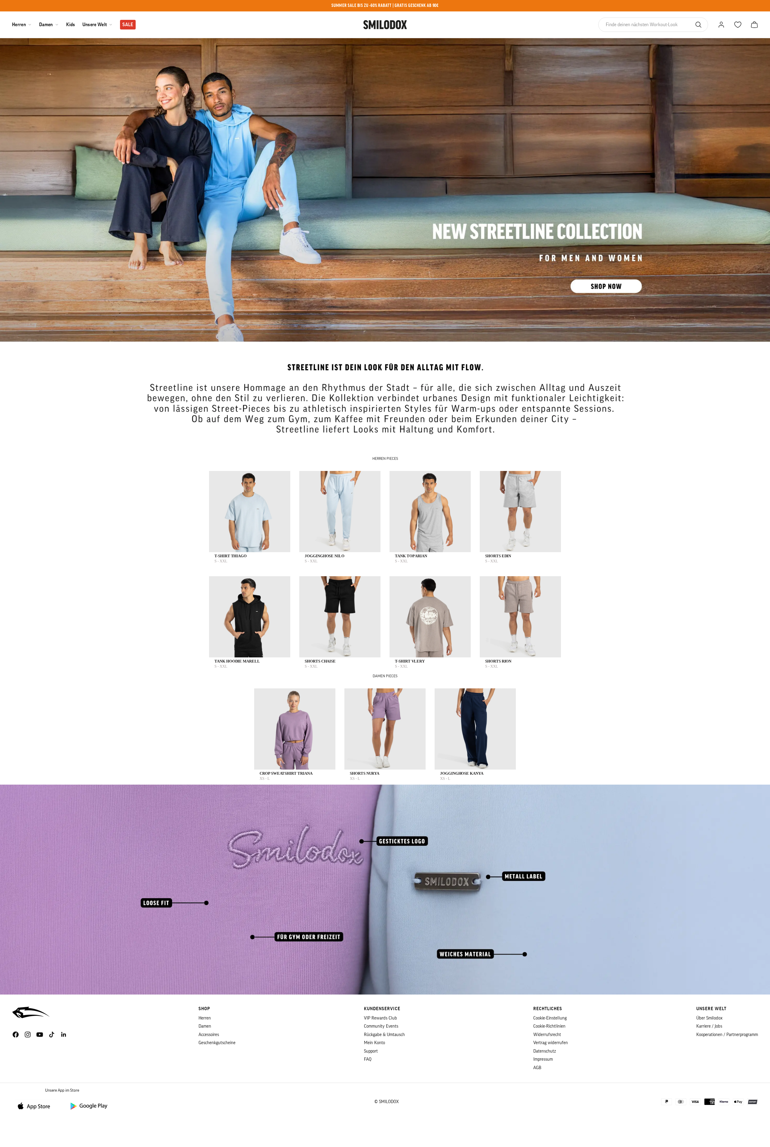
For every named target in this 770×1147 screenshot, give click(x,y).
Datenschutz (544, 1051)
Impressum (543, 1059)
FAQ (367, 1059)
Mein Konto (374, 1043)
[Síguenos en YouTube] (39, 1034)
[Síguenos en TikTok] (51, 1034)
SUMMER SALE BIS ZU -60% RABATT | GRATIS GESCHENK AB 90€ (385, 5)
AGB (537, 1068)
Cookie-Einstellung (550, 1018)
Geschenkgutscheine (217, 1043)
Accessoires (209, 1034)
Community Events (381, 1026)
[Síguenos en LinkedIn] (63, 1034)
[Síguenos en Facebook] (15, 1034)
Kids (70, 24)
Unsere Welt (94, 25)
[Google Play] (88, 1106)
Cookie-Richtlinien (549, 1026)
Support (371, 1051)
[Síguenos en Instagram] (27, 1034)
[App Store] (36, 1106)
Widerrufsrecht (547, 1034)
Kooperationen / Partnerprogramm (727, 1034)
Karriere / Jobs (709, 1026)
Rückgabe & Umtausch (384, 1034)
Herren (19, 25)
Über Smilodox (709, 1018)
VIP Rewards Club (380, 1018)
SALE (127, 24)
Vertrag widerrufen (550, 1043)
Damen (46, 25)
